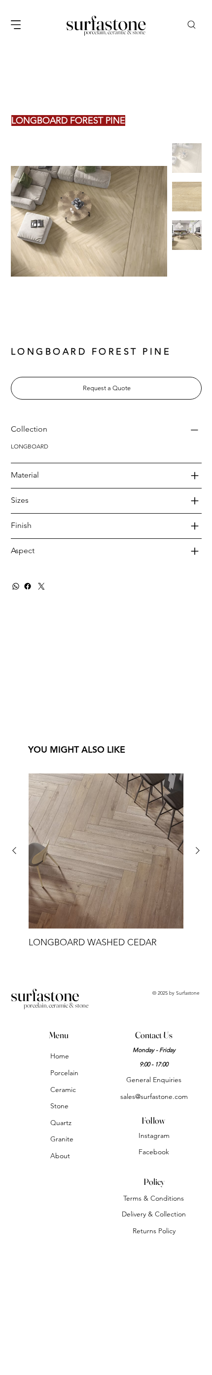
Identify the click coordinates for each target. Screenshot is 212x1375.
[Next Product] (198, 850)
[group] (106, 861)
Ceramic (63, 1089)
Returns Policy (154, 1230)
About (60, 1155)
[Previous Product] (14, 850)
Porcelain (64, 1072)
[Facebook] (28, 586)
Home (59, 1055)
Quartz (60, 1122)
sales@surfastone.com (154, 1096)
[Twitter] (41, 586)
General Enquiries (153, 1079)
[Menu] (16, 25)
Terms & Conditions (153, 1198)
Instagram (154, 1135)
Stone (59, 1105)
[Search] (191, 24)
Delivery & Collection (154, 1214)
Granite (61, 1138)
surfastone (45, 995)
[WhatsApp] (16, 586)
